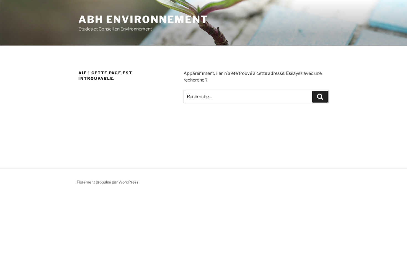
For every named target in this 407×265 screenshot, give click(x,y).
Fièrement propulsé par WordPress (107, 182)
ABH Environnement (143, 19)
